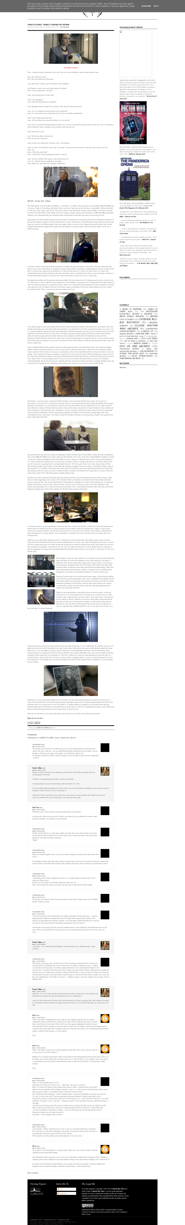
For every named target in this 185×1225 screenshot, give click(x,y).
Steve (34, 1015)
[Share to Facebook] (36, 722)
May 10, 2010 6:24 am (38, 897)
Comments (62, 1193)
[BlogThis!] (31, 722)
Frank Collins (37, 768)
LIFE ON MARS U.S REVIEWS (135, 341)
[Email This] (28, 722)
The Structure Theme (36, 1222)
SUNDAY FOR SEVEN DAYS (132, 353)
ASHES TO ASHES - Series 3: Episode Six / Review (48, 25)
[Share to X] (34, 722)
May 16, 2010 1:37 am (38, 1148)
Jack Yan (35, 807)
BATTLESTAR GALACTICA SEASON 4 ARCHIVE (139, 312)
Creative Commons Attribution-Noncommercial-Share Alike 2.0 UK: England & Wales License (104, 1211)
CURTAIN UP (147, 331)
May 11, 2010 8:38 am (38, 961)
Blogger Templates (44, 1224)
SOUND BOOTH (147, 351)
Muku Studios (50, 1222)
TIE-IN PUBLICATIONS (141, 356)
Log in (74, 1222)
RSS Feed (68, 1222)
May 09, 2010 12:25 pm (39, 770)
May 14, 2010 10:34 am (39, 1127)
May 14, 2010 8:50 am (38, 1080)
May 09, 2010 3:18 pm (38, 810)
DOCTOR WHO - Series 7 (136, 336)
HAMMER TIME (131, 338)
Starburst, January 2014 (137, 154)
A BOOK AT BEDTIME (131, 309)
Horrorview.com (125, 255)
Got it (156, 6)
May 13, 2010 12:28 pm (39, 1048)
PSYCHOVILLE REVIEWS (129, 349)
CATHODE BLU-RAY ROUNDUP (139, 320)
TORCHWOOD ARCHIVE (130, 358)
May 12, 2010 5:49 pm (38, 1017)
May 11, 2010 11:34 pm (39, 991)
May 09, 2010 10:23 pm (39, 876)
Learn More (146, 6)
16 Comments (64, 27)
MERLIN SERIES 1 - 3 (143, 343)
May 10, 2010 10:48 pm (39, 944)
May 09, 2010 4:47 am (38, 747)
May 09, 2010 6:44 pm (38, 831)
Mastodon (123, 367)
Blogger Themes (58, 1224)
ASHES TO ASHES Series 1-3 (45, 728)
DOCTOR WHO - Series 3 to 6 (139, 334)
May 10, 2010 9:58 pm (38, 914)
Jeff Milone (60, 1222)
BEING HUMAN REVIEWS (132, 316)
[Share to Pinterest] (39, 722)
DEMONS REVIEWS (126, 334)
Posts (61, 1189)
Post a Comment (32, 1173)
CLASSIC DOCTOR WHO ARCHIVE (139, 326)
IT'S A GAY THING (150, 338)
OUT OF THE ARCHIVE (135, 346)
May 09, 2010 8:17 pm (38, 852)
